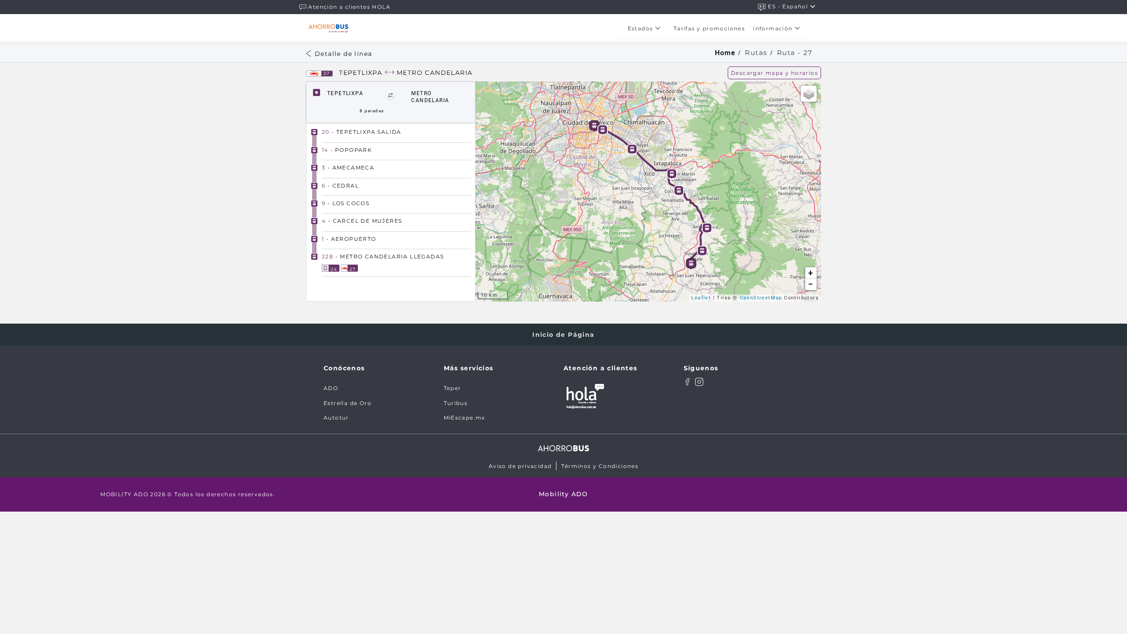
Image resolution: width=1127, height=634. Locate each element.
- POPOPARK (347, 150)
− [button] (810, 284)
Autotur (336, 417)
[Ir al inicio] (328, 28)
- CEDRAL (340, 185)
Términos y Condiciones (599, 466)
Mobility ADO (563, 494)
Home (725, 53)
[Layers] (809, 94)
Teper (452, 388)
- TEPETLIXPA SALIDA (361, 132)
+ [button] (810, 272)
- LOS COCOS (345, 203)
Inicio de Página (563, 335)
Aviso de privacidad (520, 466)
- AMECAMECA (348, 167)
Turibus (456, 403)
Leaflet (701, 298)
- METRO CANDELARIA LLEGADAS (383, 256)
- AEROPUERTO (349, 239)
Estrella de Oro (348, 403)
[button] (390, 95)
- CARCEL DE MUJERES (362, 220)
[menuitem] (646, 28)
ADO (331, 388)
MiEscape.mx (464, 417)
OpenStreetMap (761, 298)
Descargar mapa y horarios (774, 73)
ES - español (789, 6)
